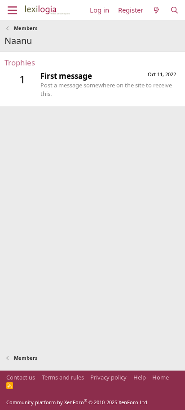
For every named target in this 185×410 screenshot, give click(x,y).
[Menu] (12, 10)
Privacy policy (108, 377)
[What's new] (156, 10)
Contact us (20, 377)
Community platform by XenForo (77, 402)
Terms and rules (63, 377)
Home (160, 377)
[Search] (174, 10)
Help (139, 377)
